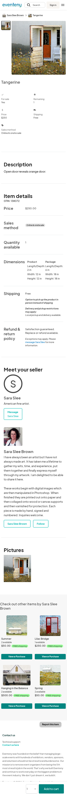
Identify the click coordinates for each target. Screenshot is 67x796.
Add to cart (51, 789)
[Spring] (50, 687)
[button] (34, 5)
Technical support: (11, 743)
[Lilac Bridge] (50, 637)
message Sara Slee (35, 342)
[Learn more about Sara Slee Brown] (13, 436)
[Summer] (16, 637)
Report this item (50, 724)
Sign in (53, 5)
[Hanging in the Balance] (16, 687)
